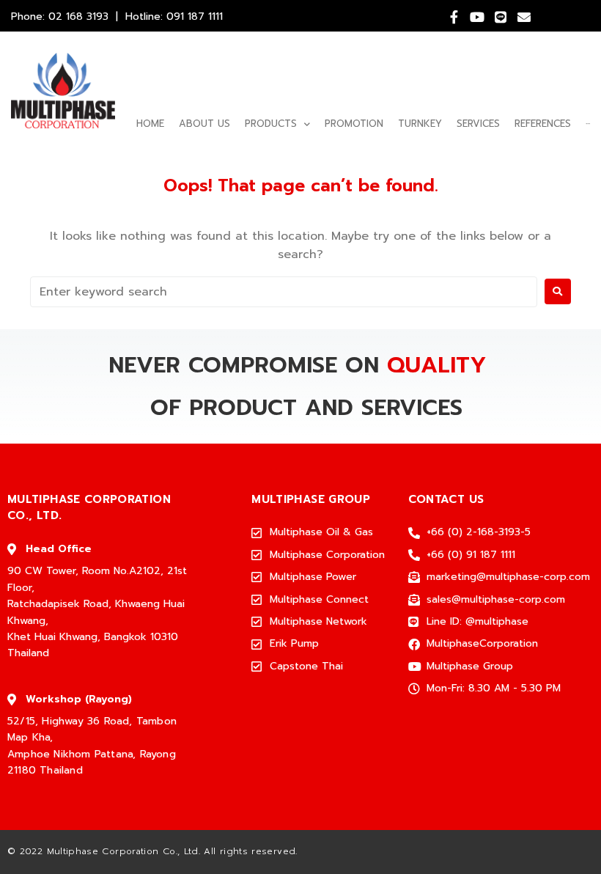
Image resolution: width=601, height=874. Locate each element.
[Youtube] (477, 16)
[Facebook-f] (453, 16)
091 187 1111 (194, 16)
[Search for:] (283, 291)
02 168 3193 (78, 16)
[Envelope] (524, 16)
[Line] (500, 16)
